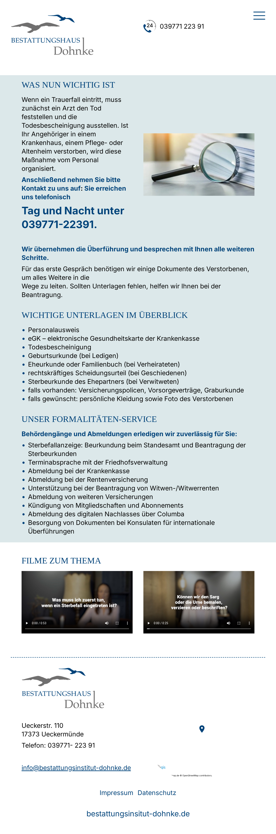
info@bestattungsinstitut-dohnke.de (76, 768)
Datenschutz (157, 793)
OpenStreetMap (190, 775)
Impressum (116, 793)
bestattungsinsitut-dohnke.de (138, 813)
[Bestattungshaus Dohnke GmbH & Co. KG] (52, 53)
